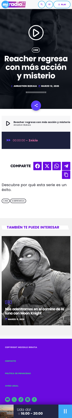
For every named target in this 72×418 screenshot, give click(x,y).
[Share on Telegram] (66, 166)
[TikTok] (20, 399)
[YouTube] (7, 399)
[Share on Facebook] (37, 166)
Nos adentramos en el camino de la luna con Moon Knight (34, 311)
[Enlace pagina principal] (14, 4)
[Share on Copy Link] (66, 175)
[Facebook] (34, 399)
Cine (36, 50)
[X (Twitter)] (14, 399)
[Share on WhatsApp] (56, 166)
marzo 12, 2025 (48, 86)
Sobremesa (18, 200)
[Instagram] (27, 399)
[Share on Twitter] (47, 166)
